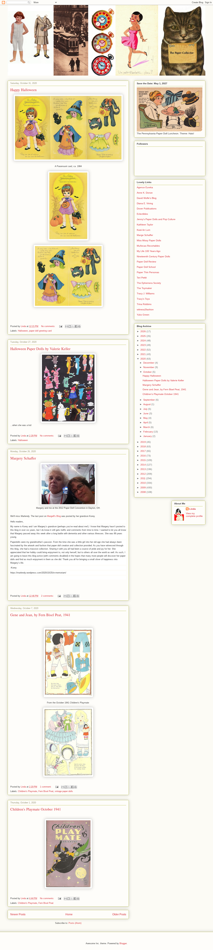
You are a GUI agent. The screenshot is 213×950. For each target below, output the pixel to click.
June (146, 413)
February (148, 431)
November (149, 367)
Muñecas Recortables (148, 245)
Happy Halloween (23, 89)
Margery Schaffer (23, 458)
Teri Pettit (142, 277)
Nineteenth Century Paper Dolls (153, 256)
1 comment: (46, 786)
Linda (192, 509)
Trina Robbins (144, 304)
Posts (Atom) (75, 923)
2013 (143, 469)
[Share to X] (73, 326)
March (147, 427)
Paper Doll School (146, 267)
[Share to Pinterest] (79, 326)
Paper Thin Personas (148, 272)
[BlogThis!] (69, 326)
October (147, 372)
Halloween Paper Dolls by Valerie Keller (40, 348)
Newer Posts (17, 914)
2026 (143, 331)
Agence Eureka (145, 187)
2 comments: (47, 596)
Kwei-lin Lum (143, 230)
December (149, 362)
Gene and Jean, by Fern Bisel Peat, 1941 (40, 614)
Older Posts (119, 914)
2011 (143, 478)
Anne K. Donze (145, 192)
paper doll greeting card (40, 331)
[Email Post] (60, 326)
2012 (143, 473)
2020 (143, 358)
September (149, 399)
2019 (143, 442)
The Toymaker (144, 288)
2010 (143, 483)
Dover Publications (146, 208)
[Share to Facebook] (76, 326)
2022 (143, 349)
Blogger (123, 943)
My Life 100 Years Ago (148, 251)
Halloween (23, 331)
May (145, 418)
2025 (143, 336)
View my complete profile (194, 514)
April (146, 422)
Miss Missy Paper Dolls (149, 240)
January (147, 436)
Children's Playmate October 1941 (35, 809)
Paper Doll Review (146, 261)
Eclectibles (142, 214)
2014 (143, 464)
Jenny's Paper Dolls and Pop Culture (156, 219)
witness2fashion (145, 309)
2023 (143, 345)
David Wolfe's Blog (146, 198)
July (145, 409)
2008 (143, 492)
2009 (143, 487)
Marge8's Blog (54, 516)
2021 (143, 354)
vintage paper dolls (64, 791)
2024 (143, 340)
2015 (143, 460)
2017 (143, 451)
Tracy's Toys (143, 298)
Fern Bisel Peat (45, 791)
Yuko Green (143, 314)
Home (69, 914)
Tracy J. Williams (145, 293)
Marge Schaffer (145, 235)
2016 (143, 455)
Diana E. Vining (145, 203)
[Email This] (66, 326)
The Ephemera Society (149, 283)
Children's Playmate (27, 791)
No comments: (48, 326)
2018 (143, 446)
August (147, 404)
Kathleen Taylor (145, 224)
